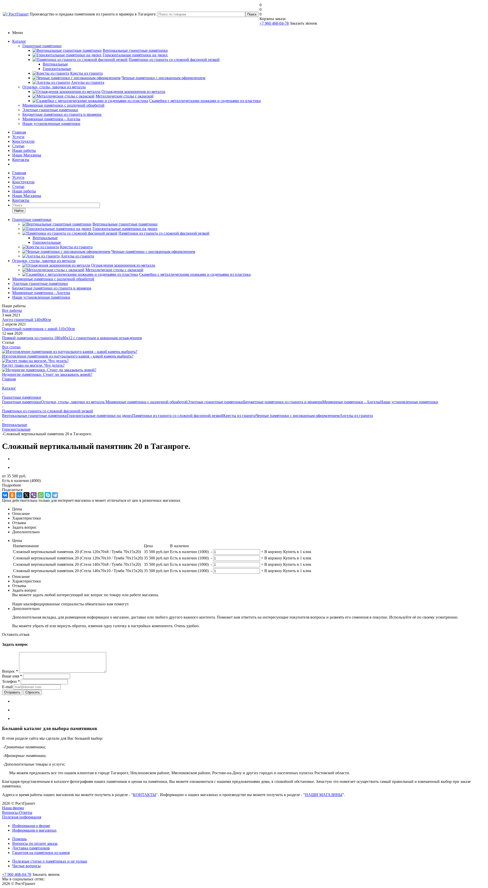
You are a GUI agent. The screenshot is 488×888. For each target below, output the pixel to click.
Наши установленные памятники (51, 123)
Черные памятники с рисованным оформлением (298, 415)
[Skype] (48, 495)
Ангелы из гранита (356, 415)
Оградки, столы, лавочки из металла (54, 87)
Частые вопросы (26, 866)
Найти (18, 211)
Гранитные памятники (42, 46)
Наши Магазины (26, 155)
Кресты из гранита (239, 415)
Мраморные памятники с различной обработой (63, 105)
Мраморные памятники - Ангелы (51, 119)
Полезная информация (21, 817)
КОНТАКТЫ (144, 795)
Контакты (20, 159)
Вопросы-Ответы (17, 812)
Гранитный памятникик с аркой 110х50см (38, 329)
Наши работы (24, 150)
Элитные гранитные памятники (50, 110)
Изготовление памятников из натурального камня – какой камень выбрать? (67, 356)
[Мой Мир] (19, 495)
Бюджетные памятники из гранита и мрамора (61, 114)
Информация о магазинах (34, 830)
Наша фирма (13, 808)
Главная (19, 132)
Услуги (18, 137)
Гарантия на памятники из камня (41, 852)
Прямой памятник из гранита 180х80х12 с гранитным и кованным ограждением (72, 338)
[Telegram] (55, 495)
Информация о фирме (31, 826)
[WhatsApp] (41, 495)
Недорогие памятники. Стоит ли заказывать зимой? (47, 374)
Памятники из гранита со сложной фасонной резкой (177, 415)
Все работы (12, 310)
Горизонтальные (16, 429)
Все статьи (11, 347)
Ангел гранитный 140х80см (26, 319)
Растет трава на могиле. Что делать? (33, 365)
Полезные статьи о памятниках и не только (49, 861)
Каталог (19, 41)
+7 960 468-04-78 (274, 23)
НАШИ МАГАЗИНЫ (323, 795)
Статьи (18, 146)
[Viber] (33, 495)
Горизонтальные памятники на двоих (99, 415)
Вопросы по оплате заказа (34, 843)
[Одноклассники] (12, 495)
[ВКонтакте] (5, 495)
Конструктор (23, 141)
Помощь (19, 839)
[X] (26, 495)
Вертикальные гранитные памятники (34, 415)
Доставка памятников (31, 848)
